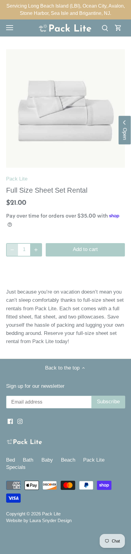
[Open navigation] (9, 27)
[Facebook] (10, 421)
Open (125, 132)
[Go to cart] (118, 27)
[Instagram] (20, 421)
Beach (68, 460)
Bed (10, 460)
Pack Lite (16, 179)
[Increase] (36, 249)
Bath (28, 460)
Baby (47, 460)
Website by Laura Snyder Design (39, 520)
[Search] (105, 27)
